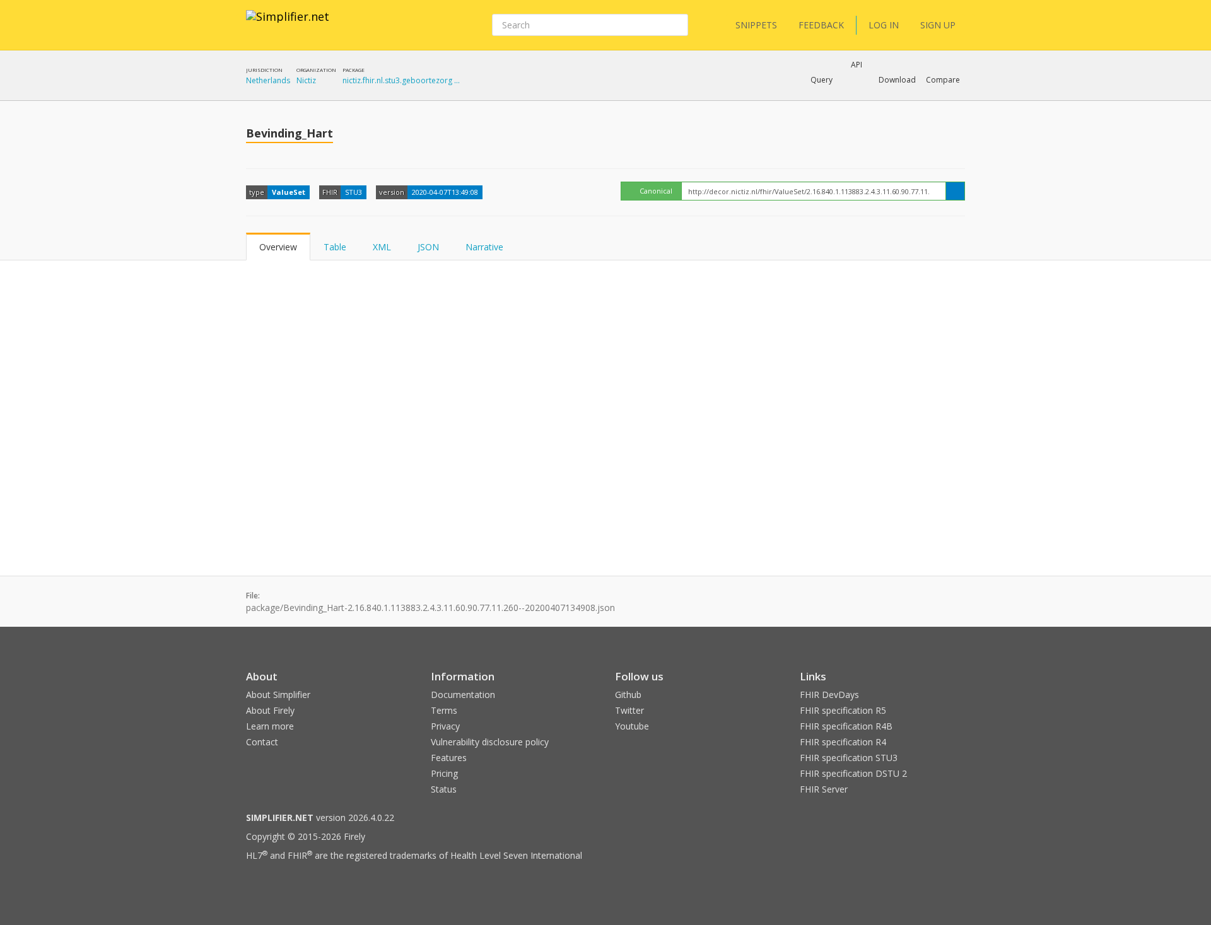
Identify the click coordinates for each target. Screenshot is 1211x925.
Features (449, 758)
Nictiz (306, 80)
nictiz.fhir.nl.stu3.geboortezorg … (401, 80)
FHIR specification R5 (843, 710)
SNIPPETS (756, 25)
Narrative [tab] (484, 247)
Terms (444, 710)
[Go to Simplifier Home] (287, 24)
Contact (262, 742)
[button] (821, 80)
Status (444, 789)
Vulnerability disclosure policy (490, 742)
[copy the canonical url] (955, 191)
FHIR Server (824, 789)
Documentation (463, 695)
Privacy (445, 726)
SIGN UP (938, 25)
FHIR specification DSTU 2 (853, 773)
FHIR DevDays (829, 695)
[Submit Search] (677, 25)
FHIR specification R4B (846, 726)
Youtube (632, 726)
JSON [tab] (428, 247)
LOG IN (884, 25)
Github (628, 695)
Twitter (629, 710)
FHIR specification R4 (843, 742)
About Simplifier (278, 695)
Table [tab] (335, 247)
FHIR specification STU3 (849, 758)
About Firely (270, 710)
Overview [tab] (278, 247)
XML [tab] (382, 247)
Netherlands (268, 80)
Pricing (444, 773)
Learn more (270, 726)
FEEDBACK (821, 25)
